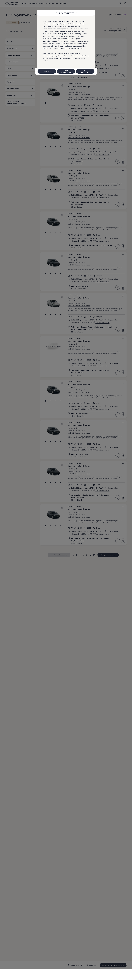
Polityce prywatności (63, 58)
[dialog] (66, 484)
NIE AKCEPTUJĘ (85, 71)
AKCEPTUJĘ (46, 71)
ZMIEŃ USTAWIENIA (66, 71)
